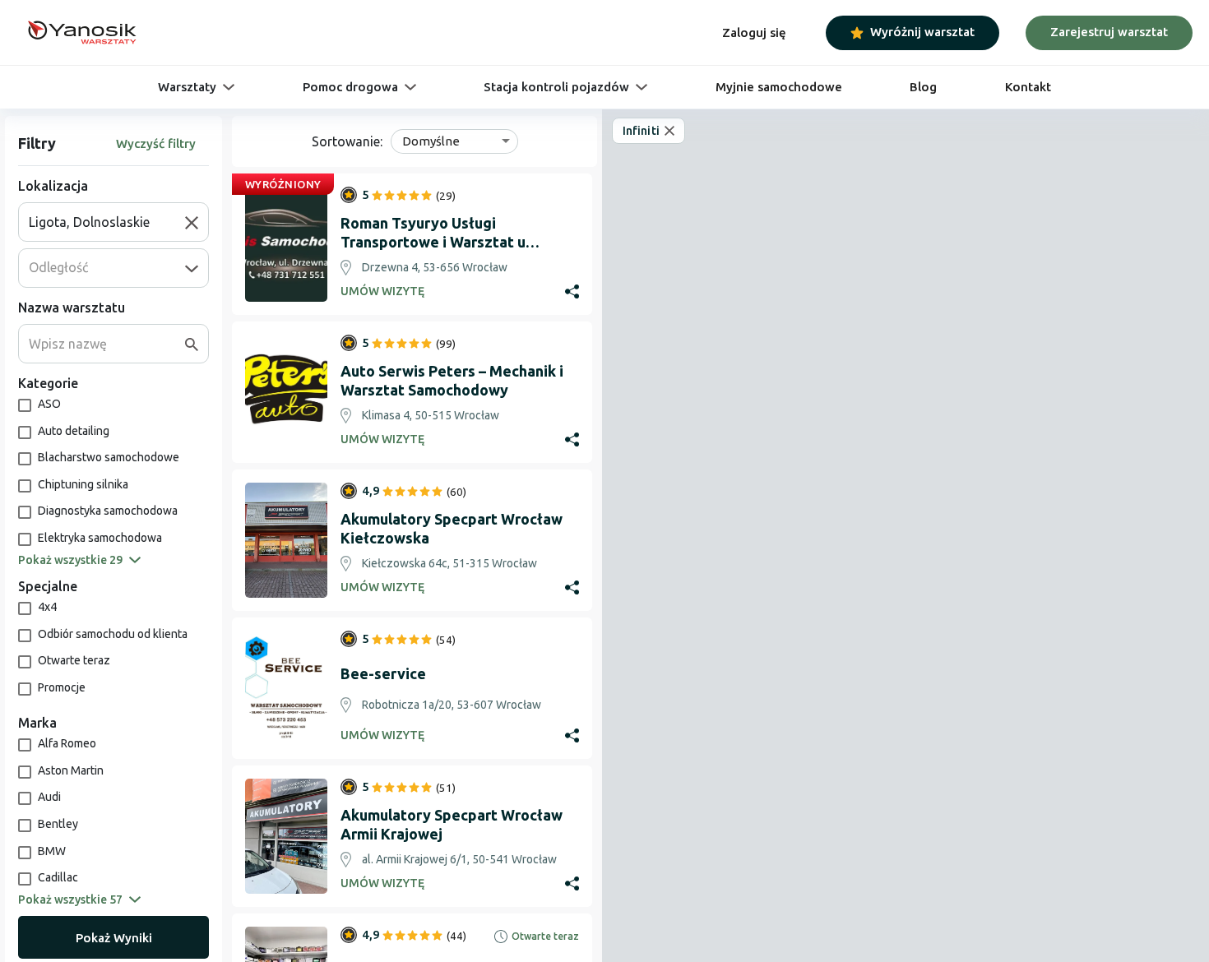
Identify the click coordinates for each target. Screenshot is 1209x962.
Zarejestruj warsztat (1109, 32)
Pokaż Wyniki (114, 938)
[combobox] (107, 222)
